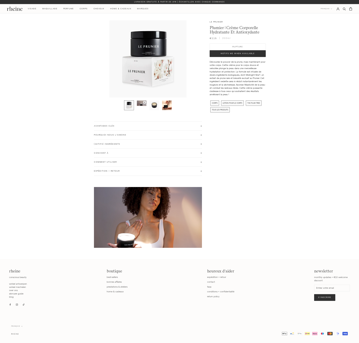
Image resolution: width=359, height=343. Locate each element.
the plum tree (253, 103)
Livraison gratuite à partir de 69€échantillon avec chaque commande (179, 2)
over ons (13, 290)
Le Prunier (216, 22)
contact (211, 282)
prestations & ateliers (117, 287)
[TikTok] (24, 304)
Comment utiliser (105, 162)
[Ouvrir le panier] (350, 8)
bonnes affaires (114, 282)
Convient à (101, 153)
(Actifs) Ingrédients (107, 144)
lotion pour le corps (232, 103)
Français (325, 8)
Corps (215, 103)
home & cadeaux (120, 9)
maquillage (49, 9)
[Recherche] (344, 8)
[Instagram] (17, 304)
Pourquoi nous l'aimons (110, 135)
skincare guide (16, 294)
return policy (213, 297)
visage (32, 9)
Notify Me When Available (238, 53)
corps (84, 9)
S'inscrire (324, 297)
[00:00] (148, 59)
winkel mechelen (17, 287)
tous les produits (220, 110)
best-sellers (112, 277)
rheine (15, 334)
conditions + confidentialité (220, 292)
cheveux (99, 9)
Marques (143, 9)
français (15, 326)
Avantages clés (104, 126)
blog (11, 297)
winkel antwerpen (18, 284)
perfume (68, 9)
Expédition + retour (107, 171)
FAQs (209, 287)
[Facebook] (10, 304)
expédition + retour (216, 277)
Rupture (238, 47)
